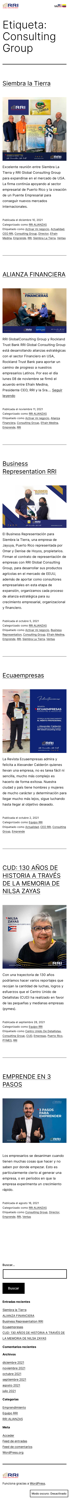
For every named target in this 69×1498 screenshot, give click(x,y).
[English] (60, 5)
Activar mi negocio (37, 229)
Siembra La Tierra (44, 238)
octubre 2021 (12, 1374)
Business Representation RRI (23, 1321)
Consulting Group (26, 233)
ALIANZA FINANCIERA (34, 274)
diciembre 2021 (13, 1362)
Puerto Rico (55, 1035)
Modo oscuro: (41, 1493)
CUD (29, 1035)
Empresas (40, 1035)
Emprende (19, 238)
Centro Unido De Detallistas (43, 1031)
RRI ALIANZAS (38, 224)
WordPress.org (13, 1452)
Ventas (61, 238)
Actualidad (57, 229)
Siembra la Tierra (27, 83)
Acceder (8, 1435)
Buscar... (9, 1265)
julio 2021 (9, 1391)
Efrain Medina (49, 422)
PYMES (7, 1040)
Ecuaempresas (23, 675)
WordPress (37, 1483)
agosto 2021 (11, 1385)
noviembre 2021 (14, 1368)
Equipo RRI (36, 822)
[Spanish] (64, 5)
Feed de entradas (15, 1441)
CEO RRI (8, 233)
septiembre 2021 (14, 1379)
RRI (30, 238)
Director (43, 233)
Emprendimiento (14, 1407)
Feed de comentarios (17, 1447)
